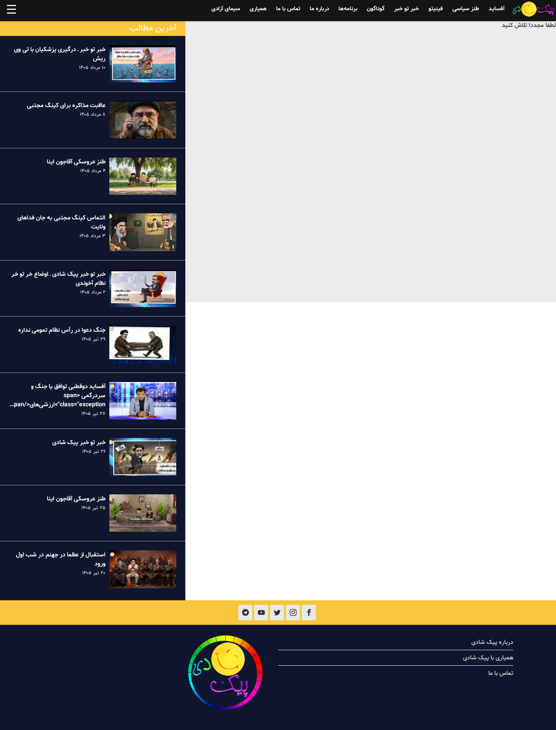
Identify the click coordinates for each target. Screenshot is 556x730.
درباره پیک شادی (492, 642)
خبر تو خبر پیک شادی (79, 442)
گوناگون (376, 9)
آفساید (497, 9)
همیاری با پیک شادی (488, 658)
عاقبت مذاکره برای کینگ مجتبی (66, 105)
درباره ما (319, 9)
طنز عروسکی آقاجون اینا (76, 162)
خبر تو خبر (406, 9)
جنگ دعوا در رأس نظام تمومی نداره (62, 330)
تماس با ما (288, 9)
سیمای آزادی (225, 9)
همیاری (258, 9)
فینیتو (436, 9)
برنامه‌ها (348, 9)
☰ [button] (11, 10)
